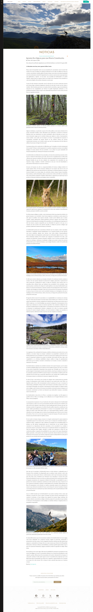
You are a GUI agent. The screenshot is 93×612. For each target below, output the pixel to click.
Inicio (19, 1)
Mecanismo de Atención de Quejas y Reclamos (69, 1)
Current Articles (42, 56)
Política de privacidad (40, 603)
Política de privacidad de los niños (51, 603)
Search (52, 56)
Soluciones (50, 1)
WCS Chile (10, 1)
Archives (48, 56)
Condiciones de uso (31, 603)
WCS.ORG (53, 589)
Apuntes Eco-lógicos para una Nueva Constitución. (45, 58)
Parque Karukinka (36, 1)
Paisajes (29, 1)
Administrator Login (62, 603)
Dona (86, 1)
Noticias (24, 1)
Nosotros (56, 1)
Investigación (33, 564)
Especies (44, 1)
